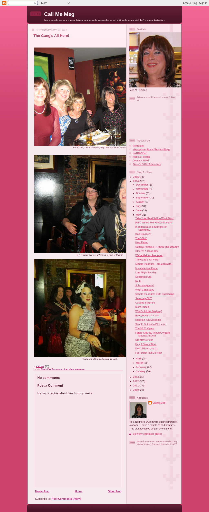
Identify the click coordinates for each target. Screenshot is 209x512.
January (141, 371)
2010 (136, 390)
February (141, 367)
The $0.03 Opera (144, 328)
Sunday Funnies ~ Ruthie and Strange (157, 246)
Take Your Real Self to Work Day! (154, 218)
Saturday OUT (143, 298)
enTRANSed (140, 153)
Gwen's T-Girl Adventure (147, 164)
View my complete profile (147, 434)
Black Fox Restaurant (51, 369)
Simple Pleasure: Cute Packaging (154, 294)
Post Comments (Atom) (66, 498)
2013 (136, 377)
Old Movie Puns (144, 340)
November (142, 189)
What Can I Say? (144, 289)
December (142, 184)
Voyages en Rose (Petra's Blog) (151, 149)
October (141, 193)
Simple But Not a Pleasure (150, 324)
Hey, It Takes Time (145, 344)
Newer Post (42, 491)
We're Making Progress (148, 255)
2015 (136, 177)
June (139, 210)
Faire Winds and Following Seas (153, 222)
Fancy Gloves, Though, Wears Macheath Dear (152, 334)
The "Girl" (141, 238)
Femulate (138, 145)
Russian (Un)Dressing (148, 319)
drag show (69, 369)
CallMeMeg (158, 402)
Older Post (114, 491)
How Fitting (141, 242)
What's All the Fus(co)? (148, 311)
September (142, 197)
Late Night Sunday (146, 272)
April (139, 358)
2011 (136, 385)
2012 (136, 381)
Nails (138, 281)
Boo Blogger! (143, 234)
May (138, 214)
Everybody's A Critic (147, 315)
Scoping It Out (143, 276)
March (140, 362)
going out (79, 369)
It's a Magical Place (146, 268)
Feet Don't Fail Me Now (148, 352)
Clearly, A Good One (147, 251)
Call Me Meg (59, 14)
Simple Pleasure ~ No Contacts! (153, 264)
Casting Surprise (145, 302)
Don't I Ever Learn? (146, 348)
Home (78, 491)
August (140, 201)
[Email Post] (46, 366)
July (138, 206)
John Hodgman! (144, 285)
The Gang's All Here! (51, 36)
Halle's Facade (141, 156)
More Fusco (142, 307)
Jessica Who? (141, 160)
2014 (136, 181)
